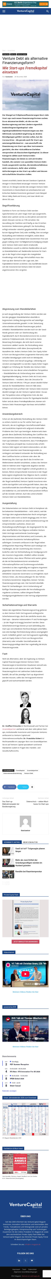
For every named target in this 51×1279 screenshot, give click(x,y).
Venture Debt (28, 773)
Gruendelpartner (9, 729)
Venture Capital (22, 54)
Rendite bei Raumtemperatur (28, 871)
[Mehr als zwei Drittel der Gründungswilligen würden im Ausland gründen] (8, 863)
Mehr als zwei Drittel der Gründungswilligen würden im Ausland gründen (28, 863)
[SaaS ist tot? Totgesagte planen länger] (8, 851)
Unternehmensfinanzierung (12, 773)
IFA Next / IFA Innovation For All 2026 (25, 1071)
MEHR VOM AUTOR (30, 842)
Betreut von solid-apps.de (31, 1276)
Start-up (13, 54)
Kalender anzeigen (9, 1091)
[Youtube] (32, 1260)
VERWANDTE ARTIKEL (12, 842)
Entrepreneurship (8, 866)
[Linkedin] (19, 1260)
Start (3, 50)
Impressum (16, 1269)
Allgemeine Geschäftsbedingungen (25, 1272)
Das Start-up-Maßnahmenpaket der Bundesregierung (10, 804)
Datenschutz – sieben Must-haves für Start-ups (38, 802)
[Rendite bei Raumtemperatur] (8, 874)
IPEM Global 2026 (17, 1078)
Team (24, 1269)
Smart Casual (15, 1085)
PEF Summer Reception (19, 1064)
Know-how (11, 50)
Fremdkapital (20, 770)
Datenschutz (32, 1269)
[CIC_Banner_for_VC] (25, 4)
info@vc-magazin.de (32, 1244)
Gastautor (9, 77)
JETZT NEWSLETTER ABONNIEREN (25, 942)
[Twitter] (25, 1260)
